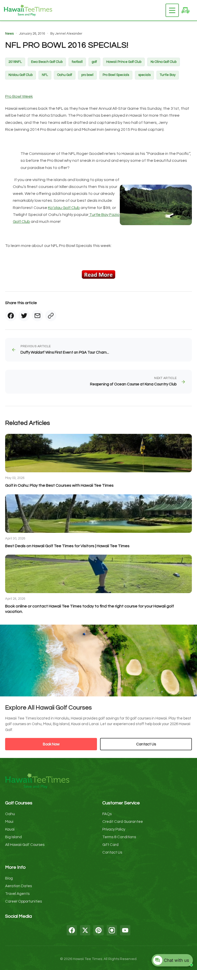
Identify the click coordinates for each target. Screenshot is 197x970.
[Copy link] (50, 315)
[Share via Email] (37, 315)
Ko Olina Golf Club (163, 62)
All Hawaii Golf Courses (24, 845)
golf (94, 62)
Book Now (51, 744)
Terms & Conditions (119, 837)
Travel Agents (17, 894)
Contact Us (146, 744)
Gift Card (110, 845)
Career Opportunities (23, 901)
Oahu (10, 814)
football (77, 62)
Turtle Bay (167, 75)
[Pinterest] (98, 930)
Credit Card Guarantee (122, 822)
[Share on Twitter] (24, 315)
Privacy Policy (113, 829)
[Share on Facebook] (10, 315)
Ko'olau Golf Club (20, 75)
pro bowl (87, 75)
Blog (9, 878)
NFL (45, 75)
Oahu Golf (64, 75)
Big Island (13, 837)
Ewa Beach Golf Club (47, 62)
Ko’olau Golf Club (64, 208)
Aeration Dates (18, 886)
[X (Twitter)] (85, 930)
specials (144, 75)
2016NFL (15, 62)
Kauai (10, 829)
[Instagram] (112, 930)
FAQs (107, 814)
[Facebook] (72, 930)
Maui (9, 822)
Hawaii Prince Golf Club (123, 62)
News (9, 33)
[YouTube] (125, 930)
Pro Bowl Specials (116, 75)
